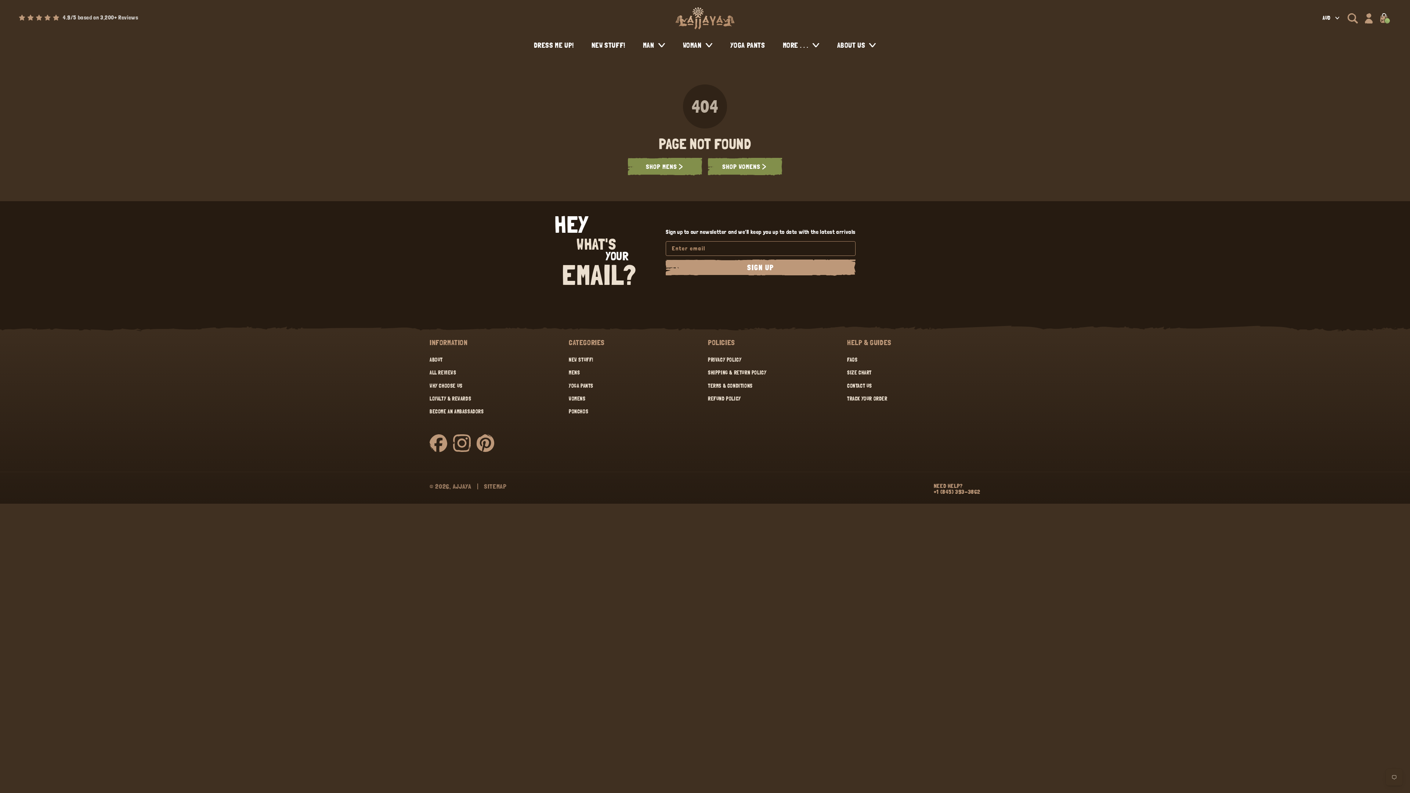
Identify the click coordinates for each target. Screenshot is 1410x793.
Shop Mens (661, 166)
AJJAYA (462, 486)
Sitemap (495, 486)
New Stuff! (581, 360)
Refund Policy (724, 399)
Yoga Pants (581, 386)
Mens (574, 373)
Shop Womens (741, 166)
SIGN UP (760, 267)
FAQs (852, 360)
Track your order (867, 399)
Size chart (859, 373)
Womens (577, 399)
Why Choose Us (446, 386)
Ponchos (578, 411)
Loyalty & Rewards (450, 399)
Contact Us (859, 386)
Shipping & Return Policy (737, 373)
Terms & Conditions (730, 386)
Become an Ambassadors (457, 411)
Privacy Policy (724, 360)
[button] (1353, 18)
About (436, 360)
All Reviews (443, 373)
